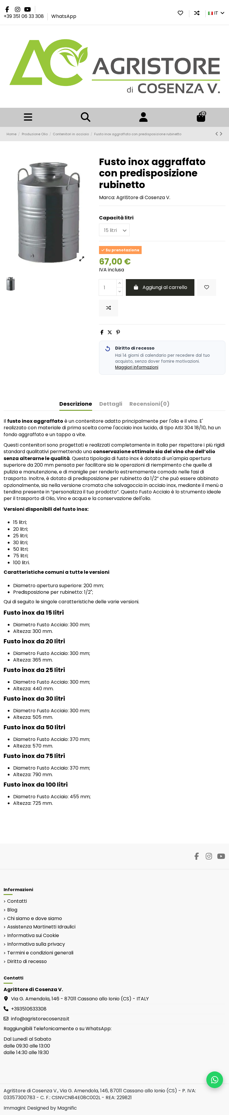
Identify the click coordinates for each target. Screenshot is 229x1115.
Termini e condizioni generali (40, 953)
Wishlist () (180, 13)
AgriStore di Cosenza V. (143, 197)
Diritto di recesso (27, 961)
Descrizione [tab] (75, 404)
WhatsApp (63, 16)
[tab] (149, 405)
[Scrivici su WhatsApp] (214, 1079)
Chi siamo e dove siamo (34, 918)
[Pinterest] (118, 332)
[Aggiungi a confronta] (108, 308)
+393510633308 (29, 1008)
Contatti (17, 901)
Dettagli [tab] (110, 404)
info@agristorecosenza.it (40, 1018)
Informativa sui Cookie (33, 935)
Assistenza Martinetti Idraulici (41, 927)
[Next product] (220, 133)
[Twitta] (109, 332)
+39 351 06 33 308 (24, 16)
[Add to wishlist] (206, 287)
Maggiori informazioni (136, 367)
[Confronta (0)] (197, 13)
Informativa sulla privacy (36, 944)
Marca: (107, 197)
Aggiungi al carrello (165, 287)
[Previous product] (217, 133)
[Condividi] (101, 332)
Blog (12, 910)
